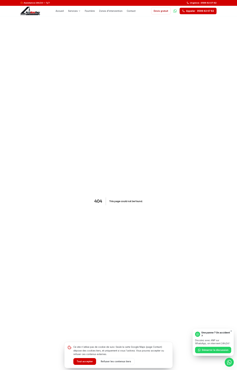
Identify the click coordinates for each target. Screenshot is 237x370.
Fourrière (90, 11)
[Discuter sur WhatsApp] (175, 11)
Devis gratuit (161, 11)
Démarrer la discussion (215, 350)
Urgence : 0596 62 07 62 (203, 3)
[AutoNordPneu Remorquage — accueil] (30, 11)
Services (73, 11)
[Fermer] (231, 331)
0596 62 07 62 (200, 11)
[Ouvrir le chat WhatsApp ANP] (229, 362)
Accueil (60, 11)
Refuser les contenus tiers (116, 361)
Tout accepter (85, 361)
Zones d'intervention (111, 11)
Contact (131, 11)
